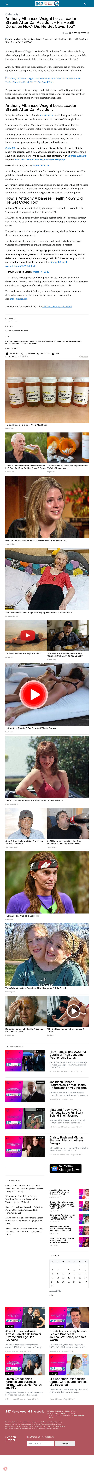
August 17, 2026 (54, 1197)
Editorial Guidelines (55, 1411)
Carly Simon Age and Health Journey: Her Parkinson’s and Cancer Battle (62, 1217)
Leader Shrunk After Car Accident (21, 344)
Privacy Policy (53, 1413)
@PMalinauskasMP (77, 156)
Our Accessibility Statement (58, 1415)
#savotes (20, 159)
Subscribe (65, 1443)
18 (58, 1278)
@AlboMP (10, 148)
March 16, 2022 (41, 165)
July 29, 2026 (54, 1222)
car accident (46, 115)
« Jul (51, 1295)
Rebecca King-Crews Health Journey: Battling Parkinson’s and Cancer (60, 1228)
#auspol (30, 159)
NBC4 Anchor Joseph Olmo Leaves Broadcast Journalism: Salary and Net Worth (22, 1199)
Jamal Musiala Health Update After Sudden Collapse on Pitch (59, 1192)
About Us (64, 1413)
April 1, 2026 (53, 1245)
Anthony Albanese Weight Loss (20, 341)
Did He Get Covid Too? (46, 341)
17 (52, 1278)
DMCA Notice (70, 1411)
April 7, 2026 (53, 1233)
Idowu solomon (54, 1099)
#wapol (63, 262)
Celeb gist (12, 14)
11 (58, 1273)
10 (52, 1273)
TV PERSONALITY (56, 1326)
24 (52, 1282)
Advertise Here (78, 1415)
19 (63, 1278)
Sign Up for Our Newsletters (40, 1438)
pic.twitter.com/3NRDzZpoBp (50, 159)
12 (63, 1273)
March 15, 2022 (41, 271)
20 (69, 1278)
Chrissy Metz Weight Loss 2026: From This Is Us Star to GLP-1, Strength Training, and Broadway (62, 1205)
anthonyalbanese (18, 298)
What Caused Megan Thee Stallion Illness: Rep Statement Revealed (61, 1240)
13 (69, 1273)
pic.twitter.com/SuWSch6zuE (20, 266)
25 (58, 1282)
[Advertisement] (25, 1259)
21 (74, 1278)
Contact (73, 1413)
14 (74, 1273)
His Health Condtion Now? (69, 341)
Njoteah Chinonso (11, 1351)
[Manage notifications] (5, 1469)
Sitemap (50, 1418)
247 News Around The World (16, 331)
